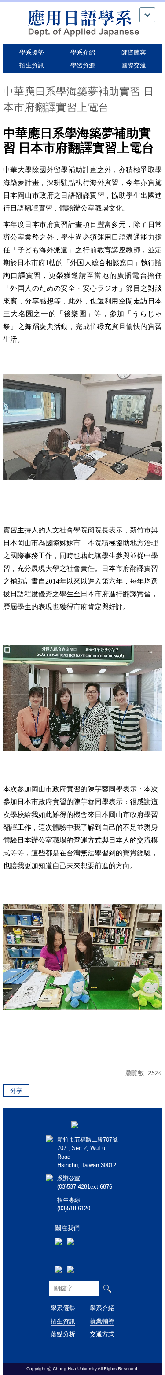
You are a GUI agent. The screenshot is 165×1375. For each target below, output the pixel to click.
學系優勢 (31, 52)
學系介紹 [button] (82, 52)
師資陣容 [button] (133, 52)
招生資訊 (63, 1321)
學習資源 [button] (82, 65)
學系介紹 (102, 1308)
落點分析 (63, 1334)
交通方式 (102, 1334)
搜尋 (107, 1288)
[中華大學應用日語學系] (82, 22)
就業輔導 (102, 1321)
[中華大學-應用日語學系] (74, 1124)
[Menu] (147, 14)
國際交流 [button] (133, 65)
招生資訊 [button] (31, 65)
